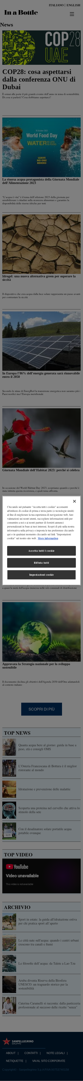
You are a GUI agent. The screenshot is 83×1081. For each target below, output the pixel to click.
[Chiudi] (74, 501)
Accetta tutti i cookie (41, 551)
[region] (41, 540)
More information (48, 538)
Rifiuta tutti (41, 563)
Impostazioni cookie (41, 575)
